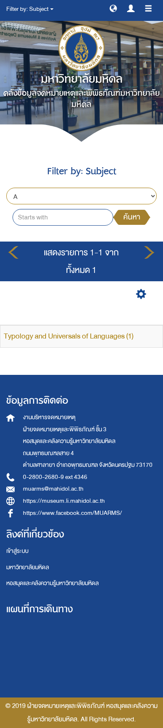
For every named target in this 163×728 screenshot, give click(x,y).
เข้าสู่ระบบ (17, 551)
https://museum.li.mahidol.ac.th (64, 501)
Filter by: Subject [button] (27, 9)
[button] (113, 8)
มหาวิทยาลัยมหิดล (27, 567)
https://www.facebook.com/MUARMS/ (72, 513)
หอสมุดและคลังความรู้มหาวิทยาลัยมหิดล (52, 583)
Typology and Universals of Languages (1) (68, 336)
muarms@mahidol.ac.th (53, 489)
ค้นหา (131, 217)
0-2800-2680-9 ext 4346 (55, 477)
